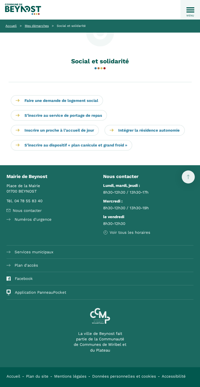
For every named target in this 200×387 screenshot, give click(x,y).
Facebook (24, 278)
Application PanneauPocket (40, 292)
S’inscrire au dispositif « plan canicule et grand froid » (75, 145)
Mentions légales (70, 376)
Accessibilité (174, 376)
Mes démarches (37, 26)
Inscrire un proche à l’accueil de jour (59, 130)
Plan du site (37, 376)
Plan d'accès (26, 265)
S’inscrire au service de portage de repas (63, 115)
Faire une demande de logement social (61, 100)
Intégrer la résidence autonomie (149, 130)
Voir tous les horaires (130, 232)
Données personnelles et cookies (124, 376)
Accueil (11, 26)
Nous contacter (27, 210)
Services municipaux (34, 252)
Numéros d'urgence (33, 219)
